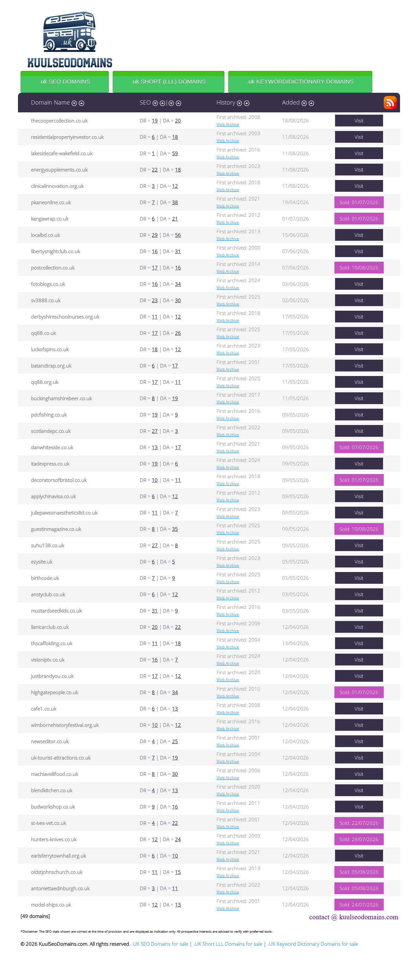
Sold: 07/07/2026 (359, 447)
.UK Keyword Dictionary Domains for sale (312, 943)
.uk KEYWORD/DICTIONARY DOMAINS (300, 81)
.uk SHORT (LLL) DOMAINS (168, 81)
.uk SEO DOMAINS (64, 81)
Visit (359, 120)
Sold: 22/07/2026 (359, 823)
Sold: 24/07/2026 (359, 904)
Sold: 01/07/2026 (359, 202)
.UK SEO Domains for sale (160, 943)
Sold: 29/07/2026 (359, 839)
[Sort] (74, 102)
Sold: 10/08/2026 (359, 267)
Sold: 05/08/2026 (359, 872)
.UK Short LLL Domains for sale (227, 943)
